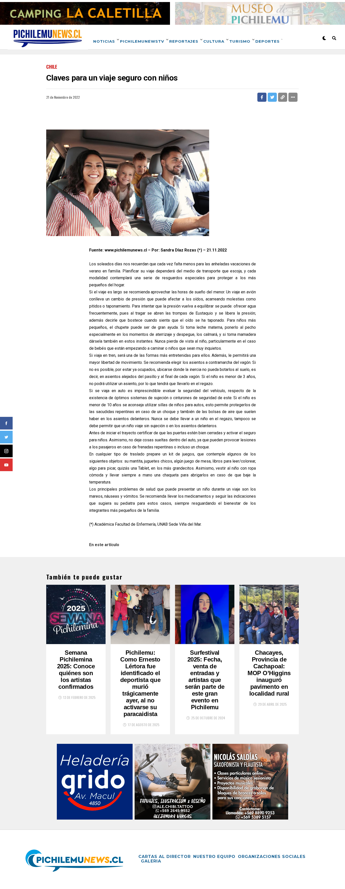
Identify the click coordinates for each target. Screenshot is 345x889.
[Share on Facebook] (261, 97)
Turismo (239, 41)
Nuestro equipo (214, 856)
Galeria (151, 861)
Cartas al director (164, 856)
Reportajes (183, 41)
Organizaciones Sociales (272, 856)
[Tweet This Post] (272, 97)
